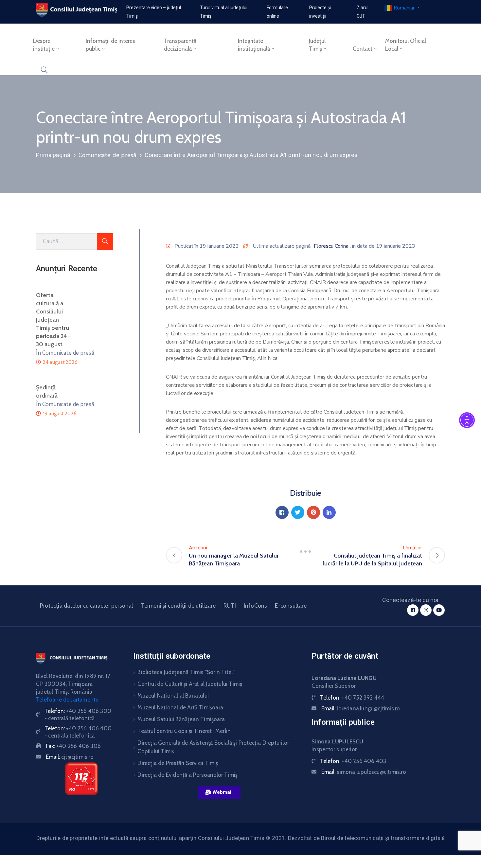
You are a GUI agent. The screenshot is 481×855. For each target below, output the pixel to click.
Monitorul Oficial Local (405, 45)
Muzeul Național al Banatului (173, 695)
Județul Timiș (317, 45)
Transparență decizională (180, 45)
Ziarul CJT (362, 12)
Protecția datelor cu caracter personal (86, 605)
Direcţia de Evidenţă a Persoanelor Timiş (187, 775)
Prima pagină (53, 154)
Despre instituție (44, 45)
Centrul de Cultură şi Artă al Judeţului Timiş (189, 684)
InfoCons (255, 605)
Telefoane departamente (67, 699)
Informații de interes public (110, 45)
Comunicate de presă (108, 155)
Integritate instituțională (254, 45)
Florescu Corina (331, 246)
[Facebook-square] (413, 610)
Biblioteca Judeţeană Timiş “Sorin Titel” (186, 672)
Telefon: (352, 697)
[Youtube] (439, 610)
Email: (70, 757)
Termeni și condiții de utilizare (178, 605)
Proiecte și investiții (320, 12)
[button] (219, 792)
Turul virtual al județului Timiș (223, 12)
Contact (362, 48)
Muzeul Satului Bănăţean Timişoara (181, 719)
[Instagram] (426, 610)
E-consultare (290, 605)
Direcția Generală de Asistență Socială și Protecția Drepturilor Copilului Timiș (213, 747)
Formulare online (277, 12)
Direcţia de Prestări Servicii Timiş (177, 763)
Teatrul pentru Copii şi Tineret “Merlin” (184, 731)
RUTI (229, 605)
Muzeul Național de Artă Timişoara (180, 707)
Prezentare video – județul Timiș (153, 12)
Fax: (73, 746)
